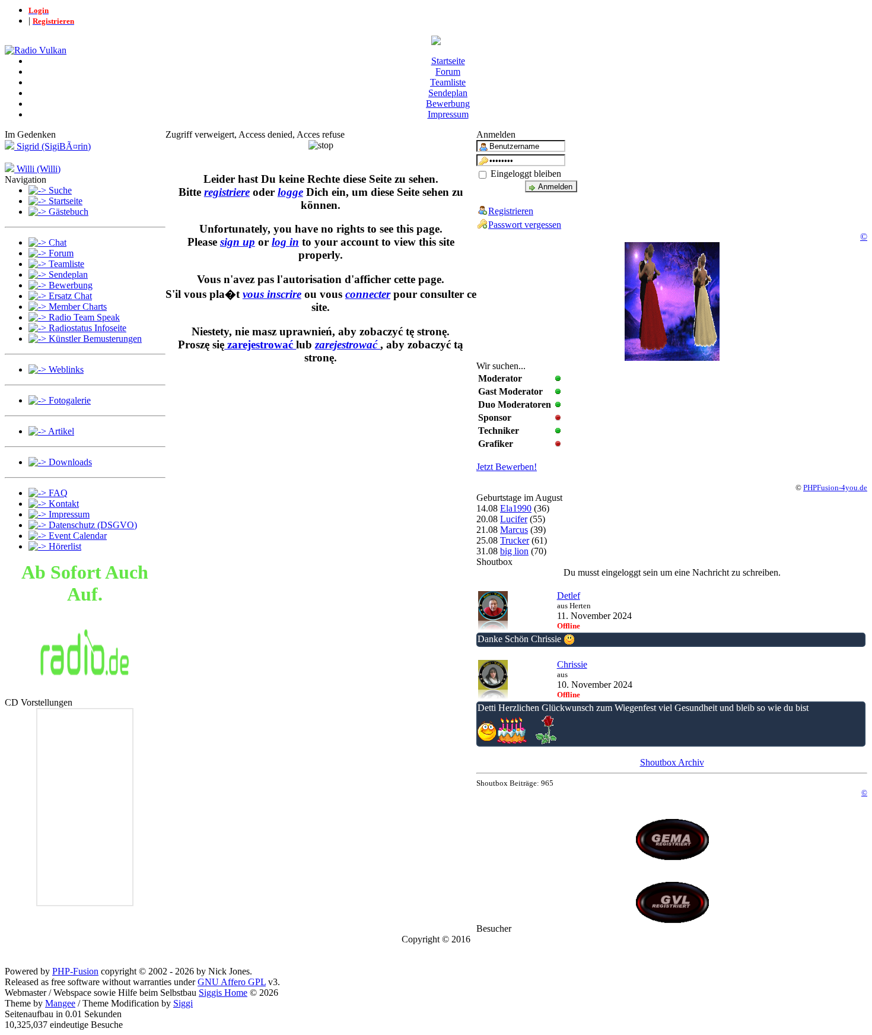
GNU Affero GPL (232, 982)
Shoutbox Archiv (672, 762)
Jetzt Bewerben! (506, 467)
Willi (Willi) (37, 169)
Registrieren (510, 211)
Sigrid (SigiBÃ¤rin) (52, 146)
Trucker (514, 540)
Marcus (514, 530)
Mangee (60, 1003)
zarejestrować (260, 344)
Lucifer (513, 519)
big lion (514, 551)
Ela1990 (516, 508)
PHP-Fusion (75, 971)
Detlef (568, 595)
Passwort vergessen (524, 225)
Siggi (183, 1003)
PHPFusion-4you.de (835, 487)
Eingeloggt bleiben (524, 174)
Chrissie (572, 664)
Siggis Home (223, 993)
